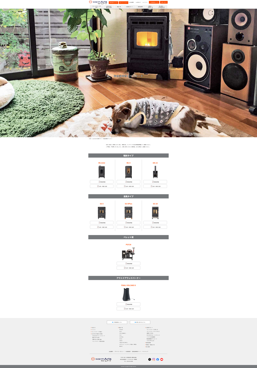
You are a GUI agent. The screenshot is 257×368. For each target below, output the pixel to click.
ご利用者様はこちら (154, 2)
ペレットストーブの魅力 (97, 331)
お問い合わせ (164, 2)
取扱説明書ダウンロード (152, 338)
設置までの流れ (150, 333)
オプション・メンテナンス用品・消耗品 (128, 344)
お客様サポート (149, 327)
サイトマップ (145, 351)
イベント (145, 2)
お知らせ (139, 2)
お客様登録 (128, 351)
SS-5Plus (121, 337)
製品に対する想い (96, 337)
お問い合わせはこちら (140, 322)
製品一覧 (121, 327)
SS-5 (121, 335)
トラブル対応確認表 (151, 337)
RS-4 (121, 331)
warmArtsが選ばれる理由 (97, 333)
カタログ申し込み (150, 340)
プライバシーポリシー (119, 351)
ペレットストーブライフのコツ (153, 331)
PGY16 (121, 340)
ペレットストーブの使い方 (152, 329)
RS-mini (121, 329)
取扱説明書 (102, 182)
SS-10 (121, 338)
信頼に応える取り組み (97, 339)
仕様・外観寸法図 (103, 186)
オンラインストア (123, 2)
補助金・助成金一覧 (150, 344)
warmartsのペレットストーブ (98, 335)
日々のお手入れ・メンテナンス (153, 335)
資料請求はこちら (113, 2)
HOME (90, 138)
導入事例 (148, 346)
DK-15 (123, 333)
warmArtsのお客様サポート (97, 138)
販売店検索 (148, 342)
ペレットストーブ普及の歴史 (98, 341)
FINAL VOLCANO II (123, 342)
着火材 (121, 346)
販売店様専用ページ (136, 351)
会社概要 (132, 2)
